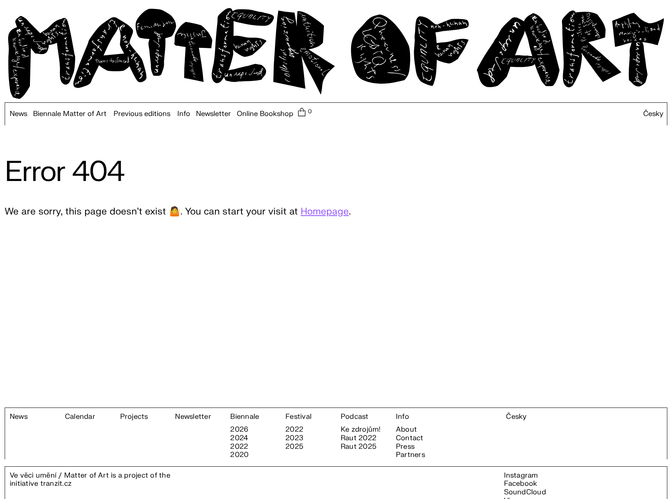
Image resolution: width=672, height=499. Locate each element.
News (18, 114)
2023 (294, 438)
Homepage (325, 212)
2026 (239, 429)
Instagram (521, 475)
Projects (134, 417)
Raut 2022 (358, 438)
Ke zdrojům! (361, 429)
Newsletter (213, 114)
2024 (239, 438)
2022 (239, 447)
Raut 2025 (358, 447)
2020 (239, 455)
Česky (653, 114)
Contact (410, 438)
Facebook (520, 483)
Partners (410, 455)
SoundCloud (525, 492)
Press (405, 447)
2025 (294, 447)
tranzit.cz (56, 483)
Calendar (80, 417)
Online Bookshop (265, 114)
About (406, 429)
